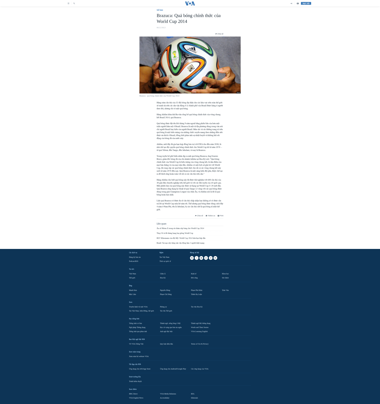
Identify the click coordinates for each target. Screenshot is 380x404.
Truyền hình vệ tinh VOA (138, 307)
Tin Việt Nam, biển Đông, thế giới (141, 311)
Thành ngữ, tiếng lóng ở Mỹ (170, 323)
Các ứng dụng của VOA (199, 369)
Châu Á (163, 274)
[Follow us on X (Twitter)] (196, 258)
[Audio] (292, 3)
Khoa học (225, 274)
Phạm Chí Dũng (166, 294)
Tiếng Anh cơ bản (135, 323)
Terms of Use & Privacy (200, 344)
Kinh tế (193, 274)
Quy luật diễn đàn (166, 344)
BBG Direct (133, 394)
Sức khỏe (225, 278)
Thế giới (132, 278)
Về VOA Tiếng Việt (136, 344)
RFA (192, 394)
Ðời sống (194, 278)
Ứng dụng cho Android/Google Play (173, 369)
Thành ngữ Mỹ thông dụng (200, 323)
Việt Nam (132, 274)
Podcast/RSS (133, 261)
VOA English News (136, 398)
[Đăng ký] (215, 258)
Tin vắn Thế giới (166, 311)
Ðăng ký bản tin (135, 257)
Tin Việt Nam (164, 257)
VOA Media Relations (168, 394)
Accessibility (164, 398)
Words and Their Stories (200, 327)
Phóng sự (163, 307)
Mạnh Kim (133, 290)
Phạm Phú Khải (196, 290)
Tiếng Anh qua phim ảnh (138, 331)
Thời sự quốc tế (165, 261)
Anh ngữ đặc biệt (166, 331)
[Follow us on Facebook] (192, 258)
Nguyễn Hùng (165, 290)
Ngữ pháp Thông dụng (137, 327)
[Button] (219, 33)
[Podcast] (211, 258)
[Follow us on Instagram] (206, 258)
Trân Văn (225, 290)
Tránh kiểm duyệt (135, 381)
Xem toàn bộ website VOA (139, 356)
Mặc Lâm (132, 294)
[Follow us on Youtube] (201, 258)
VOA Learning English (199, 331)
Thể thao (160, 10)
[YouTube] (298, 3)
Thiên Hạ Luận (196, 294)
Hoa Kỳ (163, 278)
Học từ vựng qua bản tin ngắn (171, 327)
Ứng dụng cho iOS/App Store (139, 369)
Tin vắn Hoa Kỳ (197, 307)
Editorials (194, 398)
